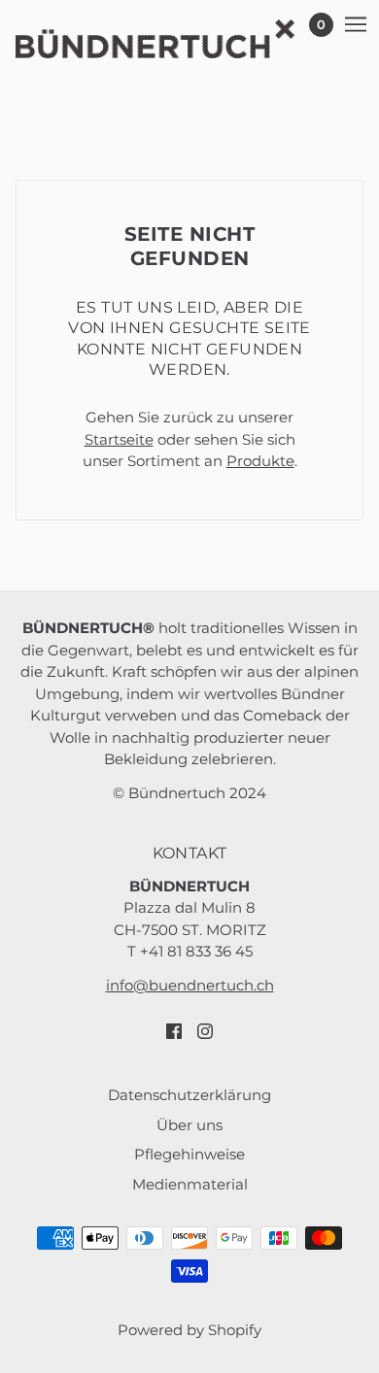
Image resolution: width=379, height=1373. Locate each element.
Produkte (260, 461)
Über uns (189, 1125)
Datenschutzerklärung (189, 1095)
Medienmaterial (190, 1184)
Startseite (119, 439)
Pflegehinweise (189, 1154)
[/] (174, 38)
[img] (174, 1031)
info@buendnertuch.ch (190, 985)
